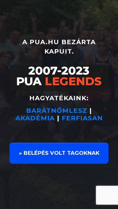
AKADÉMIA (35, 118)
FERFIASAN (82, 118)
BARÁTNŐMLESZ (57, 110)
